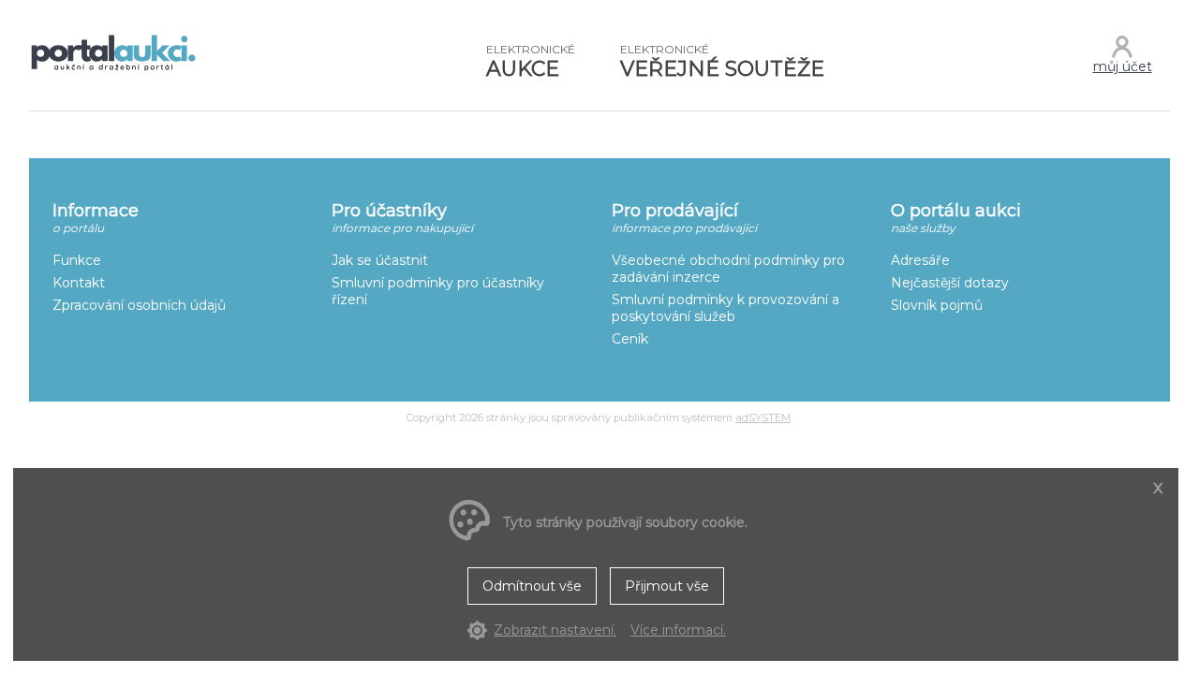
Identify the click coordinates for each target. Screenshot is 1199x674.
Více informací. (678, 630)
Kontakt (78, 282)
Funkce (76, 260)
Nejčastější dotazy (950, 282)
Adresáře (920, 260)
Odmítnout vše (532, 586)
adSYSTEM (763, 417)
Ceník (630, 338)
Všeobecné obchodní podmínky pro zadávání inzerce (728, 269)
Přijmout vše (667, 586)
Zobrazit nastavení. (555, 630)
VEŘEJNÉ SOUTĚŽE (722, 61)
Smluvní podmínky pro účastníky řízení (438, 291)
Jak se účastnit (380, 260)
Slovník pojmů (937, 305)
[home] (113, 69)
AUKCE (530, 61)
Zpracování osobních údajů (139, 305)
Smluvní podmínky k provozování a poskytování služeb (725, 308)
